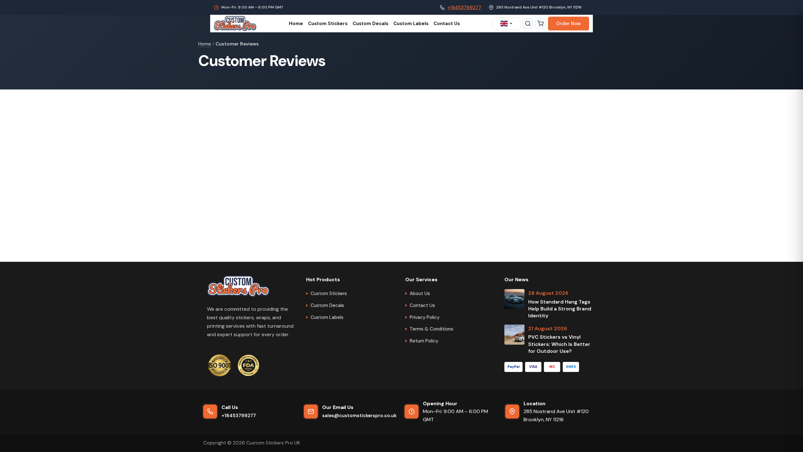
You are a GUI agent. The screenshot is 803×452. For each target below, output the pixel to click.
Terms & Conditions (431, 329)
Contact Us (446, 23)
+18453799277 (464, 7)
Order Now (568, 23)
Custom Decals (370, 23)
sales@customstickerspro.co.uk (359, 415)
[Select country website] (506, 23)
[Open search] (528, 24)
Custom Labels (410, 23)
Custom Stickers (328, 23)
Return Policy (424, 341)
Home (296, 23)
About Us (420, 293)
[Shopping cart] (540, 24)
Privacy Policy (424, 317)
